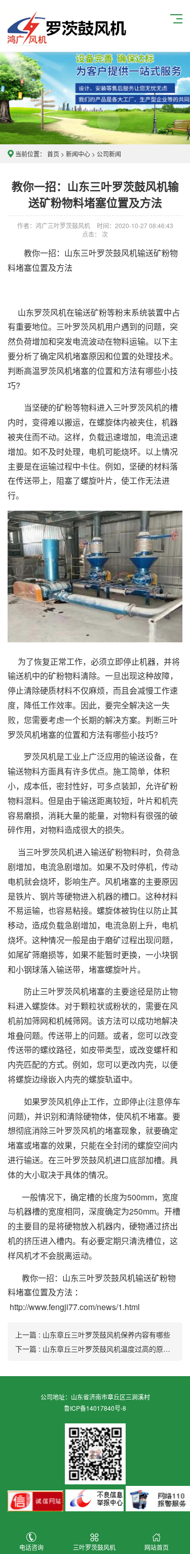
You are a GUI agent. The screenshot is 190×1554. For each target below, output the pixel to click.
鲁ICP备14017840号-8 (95, 1408)
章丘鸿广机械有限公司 (69, 26)
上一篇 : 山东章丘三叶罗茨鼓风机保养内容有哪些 (92, 1334)
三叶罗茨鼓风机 (94, 1547)
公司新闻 (109, 153)
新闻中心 (78, 153)
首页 (53, 153)
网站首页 (156, 1547)
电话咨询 (31, 1547)
